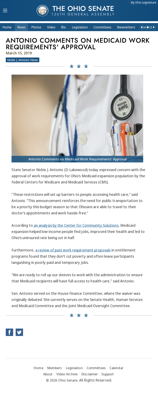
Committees (102, 27)
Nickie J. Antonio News (22, 60)
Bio (63, 27)
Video (51, 27)
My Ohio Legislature (143, 2)
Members (54, 368)
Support (107, 374)
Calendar (116, 368)
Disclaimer (89, 374)
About (48, 374)
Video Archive (67, 374)
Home (7, 27)
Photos (36, 27)
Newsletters (126, 27)
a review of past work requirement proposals (73, 250)
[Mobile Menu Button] (5, 11)
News (21, 27)
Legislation (80, 27)
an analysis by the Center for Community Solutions (76, 225)
